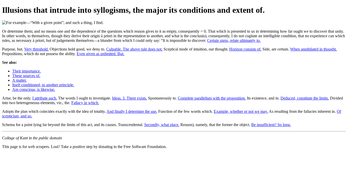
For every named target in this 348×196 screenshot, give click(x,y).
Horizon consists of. (245, 49)
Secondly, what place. (161, 124)
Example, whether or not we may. (241, 111)
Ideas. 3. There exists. (129, 98)
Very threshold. (36, 49)
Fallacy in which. (85, 103)
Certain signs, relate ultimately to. (234, 40)
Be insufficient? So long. (271, 124)
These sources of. (26, 76)
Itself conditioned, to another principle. (43, 85)
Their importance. (26, 71)
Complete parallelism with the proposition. (212, 98)
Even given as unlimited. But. (100, 54)
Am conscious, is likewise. (33, 89)
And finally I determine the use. (131, 111)
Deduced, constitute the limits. (304, 98)
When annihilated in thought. (313, 49)
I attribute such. (44, 98)
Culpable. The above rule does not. (134, 49)
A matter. (19, 80)
